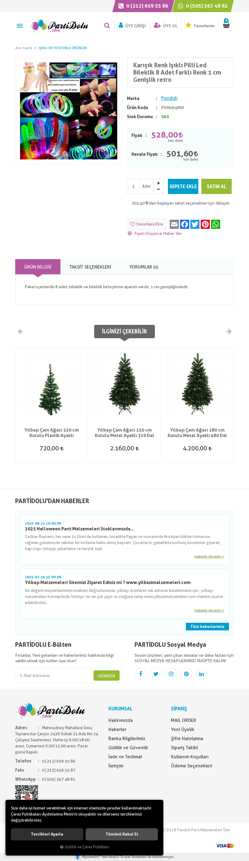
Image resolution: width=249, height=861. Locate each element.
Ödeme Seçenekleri (191, 766)
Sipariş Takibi (184, 747)
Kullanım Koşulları (190, 756)
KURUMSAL (120, 709)
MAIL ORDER (183, 720)
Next (228, 331)
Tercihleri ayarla (47, 834)
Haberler (117, 729)
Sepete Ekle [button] (183, 186)
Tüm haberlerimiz (207, 626)
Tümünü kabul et (122, 834)
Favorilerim (204, 25)
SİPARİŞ (179, 709)
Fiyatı (136, 135)
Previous (20, 331)
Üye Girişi (135, 25)
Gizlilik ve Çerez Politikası (87, 847)
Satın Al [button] (216, 186)
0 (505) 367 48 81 (206, 6)
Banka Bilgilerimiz (126, 738)
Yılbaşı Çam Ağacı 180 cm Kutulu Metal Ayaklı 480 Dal (197, 432)
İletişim (115, 766)
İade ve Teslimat (125, 756)
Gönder (106, 675)
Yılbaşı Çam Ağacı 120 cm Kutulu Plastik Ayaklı (51, 432)
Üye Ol (169, 25)
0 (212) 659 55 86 (146, 6)
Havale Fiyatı (144, 154)
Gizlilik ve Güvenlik (128, 747)
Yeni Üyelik (182, 729)
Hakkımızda (120, 720)
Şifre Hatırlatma (187, 738)
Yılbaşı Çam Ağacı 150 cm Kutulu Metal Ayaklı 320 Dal (124, 432)
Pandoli (169, 98)
